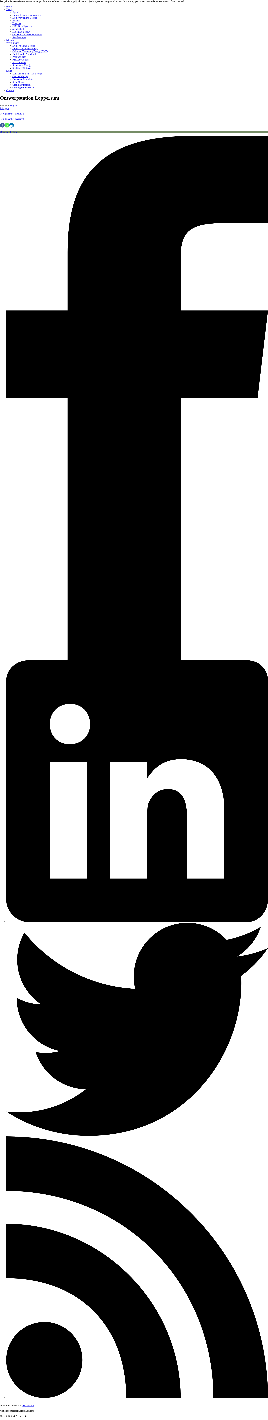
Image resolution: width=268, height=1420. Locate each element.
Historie (16, 20)
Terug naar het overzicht (12, 113)
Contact (10, 90)
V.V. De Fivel (19, 62)
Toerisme (16, 23)
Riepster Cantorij (20, 59)
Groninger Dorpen (21, 84)
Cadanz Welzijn (20, 76)
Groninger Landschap (23, 87)
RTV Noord (18, 82)
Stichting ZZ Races (21, 68)
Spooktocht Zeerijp (21, 65)
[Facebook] (2, 125)
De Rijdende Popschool (24, 54)
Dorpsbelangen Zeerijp (23, 45)
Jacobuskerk (18, 29)
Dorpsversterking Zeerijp (24, 17)
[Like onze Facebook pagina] (137, 658)
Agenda (16, 12)
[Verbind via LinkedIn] (137, 921)
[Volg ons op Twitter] (137, 1135)
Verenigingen (12, 43)
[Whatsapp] (7, 125)
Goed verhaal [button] (177, 1)
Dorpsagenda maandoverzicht (27, 15)
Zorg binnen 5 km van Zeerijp (27, 73)
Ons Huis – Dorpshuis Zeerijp (27, 34)
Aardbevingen (19, 37)
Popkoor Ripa (19, 57)
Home (9, 6)
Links (9, 71)
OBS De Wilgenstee (22, 26)
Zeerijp (9, 9)
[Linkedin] (11, 125)
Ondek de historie (8, 132)
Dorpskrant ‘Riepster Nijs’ (25, 48)
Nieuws (10, 40)
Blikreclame (28, 1405)
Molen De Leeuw (21, 31)
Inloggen (13, 105)
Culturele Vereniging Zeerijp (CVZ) (30, 51)
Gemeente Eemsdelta (22, 79)
